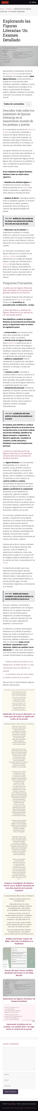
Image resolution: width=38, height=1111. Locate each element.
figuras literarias (12, 74)
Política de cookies (30, 1108)
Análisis (9, 9)
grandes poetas (20, 300)
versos (5, 563)
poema (25, 188)
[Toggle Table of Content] (27, 104)
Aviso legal (5, 1108)
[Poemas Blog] (5, 2)
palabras (11, 343)
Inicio (2, 9)
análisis (6, 264)
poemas (31, 129)
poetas (5, 132)
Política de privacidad (16, 1108)
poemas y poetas (9, 256)
